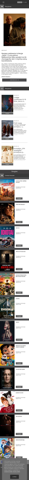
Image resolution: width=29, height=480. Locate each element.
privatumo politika (8, 471)
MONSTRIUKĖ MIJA (20, 440)
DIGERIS (17, 298)
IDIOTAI (17, 228)
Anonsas (13, 80)
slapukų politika (16, 471)
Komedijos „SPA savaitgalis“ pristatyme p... (19, 150)
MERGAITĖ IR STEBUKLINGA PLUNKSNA (21, 346)
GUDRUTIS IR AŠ (19, 392)
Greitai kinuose (9, 175)
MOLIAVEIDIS (19, 416)
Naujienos (8, 6)
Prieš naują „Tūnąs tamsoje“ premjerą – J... (20, 125)
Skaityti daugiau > (6, 76)
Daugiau (7, 113)
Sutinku (14, 476)
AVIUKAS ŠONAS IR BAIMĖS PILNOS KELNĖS (21, 275)
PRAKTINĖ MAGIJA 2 (20, 204)
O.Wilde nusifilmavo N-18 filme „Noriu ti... (20, 99)
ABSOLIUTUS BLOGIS (20, 251)
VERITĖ (17, 322)
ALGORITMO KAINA (20, 369)
